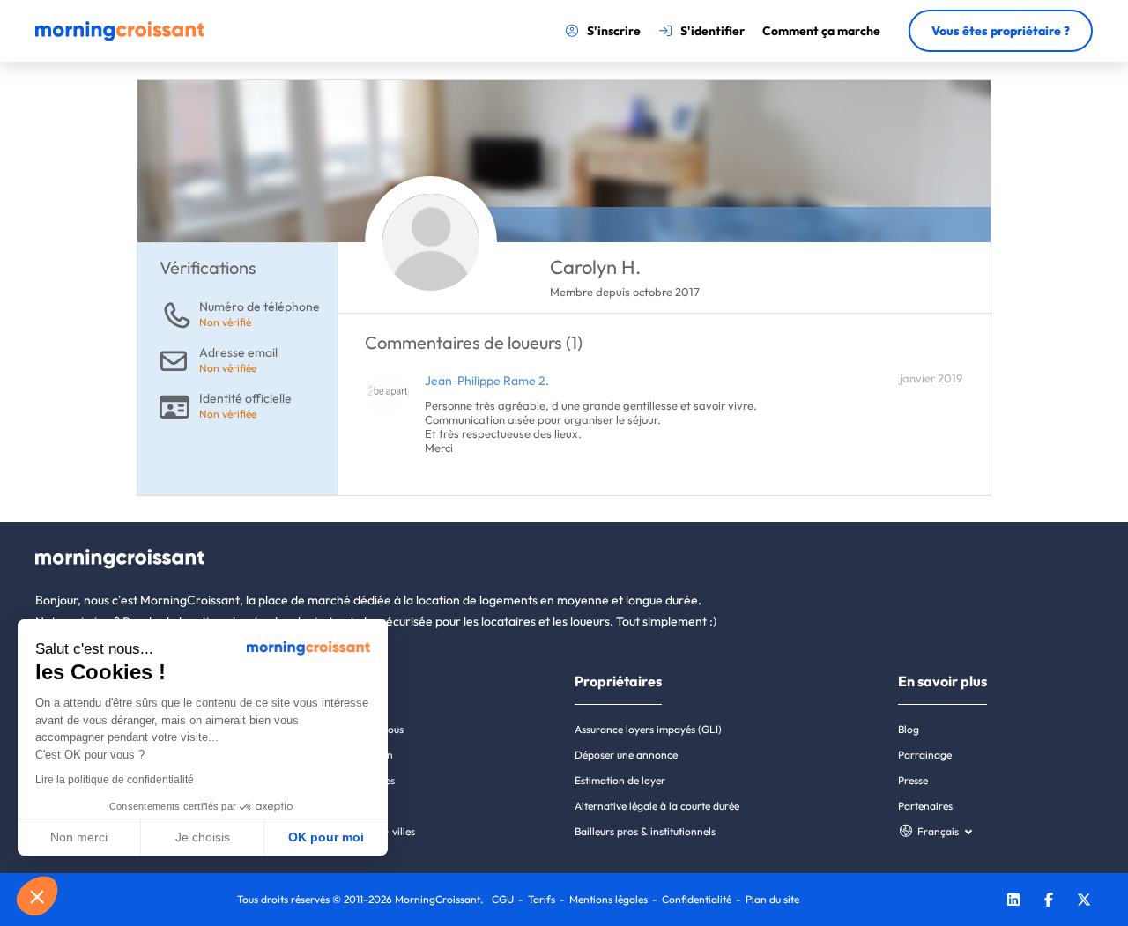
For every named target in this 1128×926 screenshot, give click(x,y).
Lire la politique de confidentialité (114, 780)
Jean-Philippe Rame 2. (487, 381)
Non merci (79, 837)
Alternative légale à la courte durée (657, 805)
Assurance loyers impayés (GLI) (648, 729)
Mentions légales (608, 899)
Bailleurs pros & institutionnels (645, 831)
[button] (37, 896)
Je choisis (202, 837)
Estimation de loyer (620, 780)
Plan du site (772, 899)
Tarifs (541, 899)
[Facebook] (1049, 902)
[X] (1084, 902)
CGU (503, 899)
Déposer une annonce (626, 754)
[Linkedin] (1013, 902)
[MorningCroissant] (119, 37)
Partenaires (925, 805)
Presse (913, 780)
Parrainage (925, 754)
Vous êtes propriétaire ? (1000, 31)
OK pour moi (326, 837)
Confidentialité (696, 899)
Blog (908, 729)
